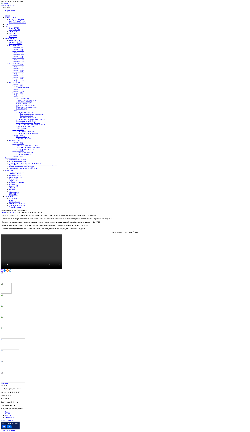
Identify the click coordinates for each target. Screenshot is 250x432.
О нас (6, 26)
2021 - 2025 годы (14, 140)
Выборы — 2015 (18, 93)
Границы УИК (13, 186)
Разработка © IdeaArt (8, 430)
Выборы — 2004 (18, 70)
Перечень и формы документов (26, 107)
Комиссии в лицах (15, 174)
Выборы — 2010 (18, 81)
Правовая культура (11, 158)
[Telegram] (10, 270)
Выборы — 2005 (18, 72)
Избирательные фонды (24, 102)
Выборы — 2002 (18, 66)
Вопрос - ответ (8, 11)
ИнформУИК (13, 195)
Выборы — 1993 (18, 49)
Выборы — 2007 (18, 75)
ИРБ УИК (12, 189)
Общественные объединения (26, 100)
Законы (7, 24)
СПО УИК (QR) (14, 193)
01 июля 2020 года (22, 137)
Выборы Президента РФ (24, 112)
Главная (7, 16)
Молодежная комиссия (16, 172)
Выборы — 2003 (18, 68)
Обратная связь (10, 417)
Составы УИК (13, 179)
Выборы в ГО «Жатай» (24, 154)
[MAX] (2, 270)
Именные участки (15, 175)
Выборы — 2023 (18, 144)
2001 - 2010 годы (14, 63)
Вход (2, 5)
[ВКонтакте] (5, 270)
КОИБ (11, 191)
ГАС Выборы (13, 31)
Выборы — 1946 (14, 40)
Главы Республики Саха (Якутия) (27, 145)
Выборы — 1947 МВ (15, 44)
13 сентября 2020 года (23, 138)
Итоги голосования (22, 88)
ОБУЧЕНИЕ (9, 196)
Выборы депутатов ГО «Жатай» (27, 133)
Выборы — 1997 (18, 56)
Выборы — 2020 (18, 135)
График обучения (14, 202)
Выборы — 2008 (18, 77)
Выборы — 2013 (18, 89)
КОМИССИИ (9, 170)
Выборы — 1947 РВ (15, 42)
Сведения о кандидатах (28, 117)
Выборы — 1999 (18, 59)
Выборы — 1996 (18, 54)
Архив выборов (10, 38)
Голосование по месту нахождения (31, 114)
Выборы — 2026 (10, 17)
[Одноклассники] (7, 270)
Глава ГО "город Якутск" (17, 21)
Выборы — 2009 (18, 79)
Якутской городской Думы (25, 149)
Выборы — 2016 (18, 95)
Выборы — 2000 (18, 61)
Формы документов (15, 177)
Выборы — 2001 (18, 65)
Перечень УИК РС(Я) (16, 184)
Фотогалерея (13, 35)
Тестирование (13, 198)
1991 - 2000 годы (14, 45)
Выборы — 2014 (18, 91)
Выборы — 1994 (18, 51)
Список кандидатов (23, 103)
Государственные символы (17, 159)
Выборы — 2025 (18, 156)
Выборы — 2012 (18, 86)
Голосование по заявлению (25, 126)
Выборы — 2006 (18, 73)
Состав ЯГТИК (14, 28)
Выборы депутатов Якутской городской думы (31, 124)
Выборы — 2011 (17, 84)
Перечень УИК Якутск (16, 182)
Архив (11, 200)
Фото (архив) (13, 37)
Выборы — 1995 (18, 52)
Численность (13, 33)
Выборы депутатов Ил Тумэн (26, 121)
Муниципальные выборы (17, 23)
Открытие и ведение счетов (25, 105)
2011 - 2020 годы (14, 82)
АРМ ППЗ (12, 188)
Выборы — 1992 (18, 47)
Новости (11, 212)
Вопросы (8, 415)
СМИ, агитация (21, 128)
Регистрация (9, 5)
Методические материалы (17, 203)
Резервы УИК (13, 181)
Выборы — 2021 (18, 142)
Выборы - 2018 (17, 110)
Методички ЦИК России (17, 205)
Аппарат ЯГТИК (14, 30)
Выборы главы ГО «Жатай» (25, 131)
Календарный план (22, 98)
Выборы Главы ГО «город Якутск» (28, 123)
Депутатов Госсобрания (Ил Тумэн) (28, 147)
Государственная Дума (16, 19)
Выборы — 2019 (18, 130)
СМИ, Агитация (21, 109)
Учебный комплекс (15, 207)
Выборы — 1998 (18, 58)
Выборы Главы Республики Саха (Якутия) (30, 119)
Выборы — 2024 (18, 151)
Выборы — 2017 (18, 96)
